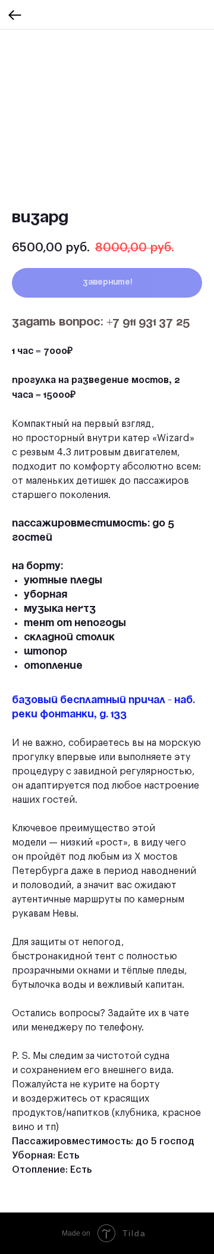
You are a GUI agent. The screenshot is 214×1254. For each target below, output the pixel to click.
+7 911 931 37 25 (148, 322)
